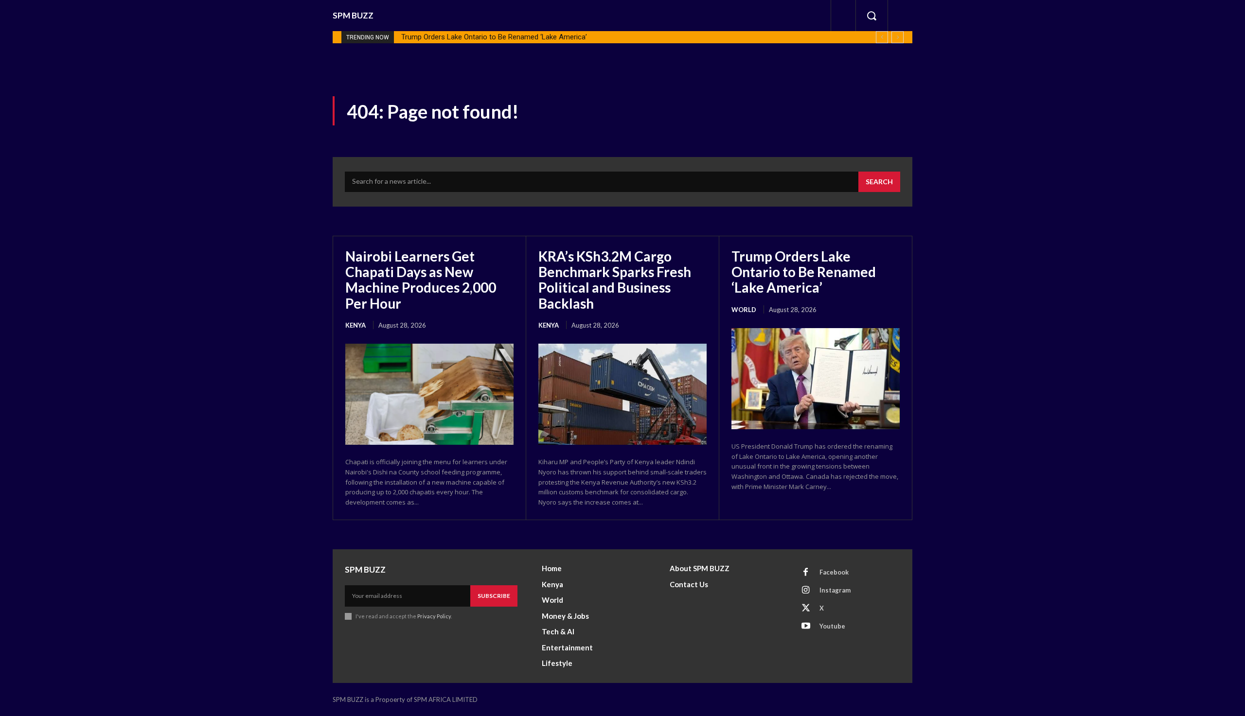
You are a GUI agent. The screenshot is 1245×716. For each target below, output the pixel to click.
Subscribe (494, 595)
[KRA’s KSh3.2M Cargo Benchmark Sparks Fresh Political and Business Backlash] (622, 394)
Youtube (832, 626)
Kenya (355, 325)
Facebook (834, 572)
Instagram (835, 590)
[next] (897, 37)
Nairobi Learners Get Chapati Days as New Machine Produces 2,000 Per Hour (420, 280)
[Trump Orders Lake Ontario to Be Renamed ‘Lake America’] (815, 378)
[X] (806, 608)
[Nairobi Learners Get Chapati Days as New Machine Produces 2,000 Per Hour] (429, 394)
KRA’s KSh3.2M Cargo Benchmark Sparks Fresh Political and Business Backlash (614, 280)
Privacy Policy (434, 616)
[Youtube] (806, 626)
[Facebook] (806, 572)
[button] (871, 15)
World (743, 310)
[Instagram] (806, 590)
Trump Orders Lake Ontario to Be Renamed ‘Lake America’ (494, 37)
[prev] (882, 37)
